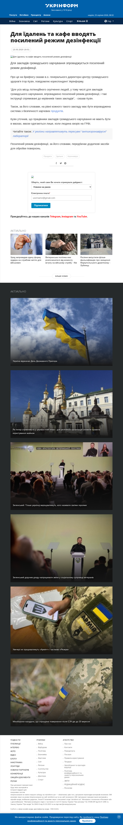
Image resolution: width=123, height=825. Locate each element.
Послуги (13, 15)
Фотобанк (24, 15)
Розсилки (68, 788)
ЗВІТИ (66, 781)
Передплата (69, 751)
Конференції (16, 774)
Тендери (68, 762)
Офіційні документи (20, 777)
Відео (13, 755)
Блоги (13, 759)
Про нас (67, 744)
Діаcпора (42, 776)
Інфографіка (16, 762)
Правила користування (74, 758)
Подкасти (15, 740)
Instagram (67, 216)
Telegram (55, 216)
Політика (42, 751)
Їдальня (59, 156)
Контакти (68, 747)
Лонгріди (15, 766)
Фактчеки (42, 758)
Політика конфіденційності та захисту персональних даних (74, 774)
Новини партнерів (19, 770)
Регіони (45, 21)
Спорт (69, 21)
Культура (58, 21)
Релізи (13, 781)
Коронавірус (73, 156)
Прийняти (87, 821)
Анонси (47, 15)
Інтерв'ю (14, 748)
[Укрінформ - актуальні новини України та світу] (61, 5)
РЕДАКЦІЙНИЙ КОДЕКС (74, 784)
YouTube (82, 216)
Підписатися (41, 205)
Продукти (48, 156)
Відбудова (42, 747)
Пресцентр (36, 15)
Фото (12, 751)
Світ (35, 21)
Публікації (15, 744)
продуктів (57, 111)
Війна (12, 21)
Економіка (24, 21)
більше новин (61, 276)
